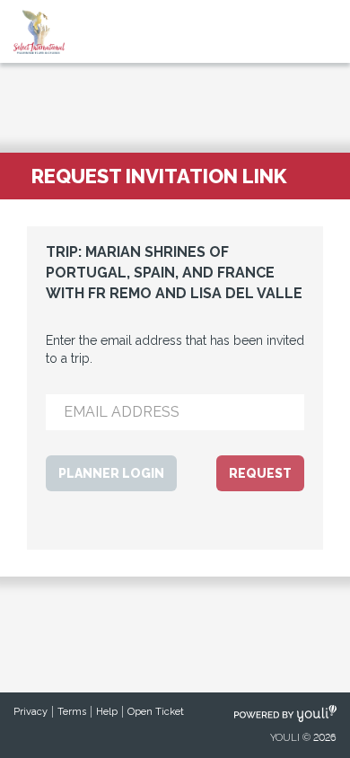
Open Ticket (155, 712)
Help (107, 712)
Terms (71, 712)
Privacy (30, 712)
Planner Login (111, 473)
